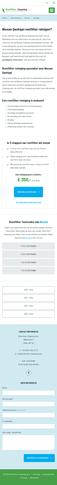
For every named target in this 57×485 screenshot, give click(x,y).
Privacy (24, 478)
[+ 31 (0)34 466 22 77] (47, 3)
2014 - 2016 (28, 298)
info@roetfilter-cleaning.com (30, 354)
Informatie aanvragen (37, 458)
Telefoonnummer (13, 410)
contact (28, 238)
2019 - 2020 (28, 314)
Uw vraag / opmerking (11, 432)
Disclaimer (34, 478)
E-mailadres (7, 421)
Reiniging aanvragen (27, 192)
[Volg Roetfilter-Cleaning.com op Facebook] (28, 372)
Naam (4, 388)
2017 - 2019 (28, 306)
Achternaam (7, 399)
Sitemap (36, 474)
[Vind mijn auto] (54, 3)
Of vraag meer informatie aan (28, 202)
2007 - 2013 (28, 290)
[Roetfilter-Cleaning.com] (16, 10)
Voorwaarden (48, 474)
